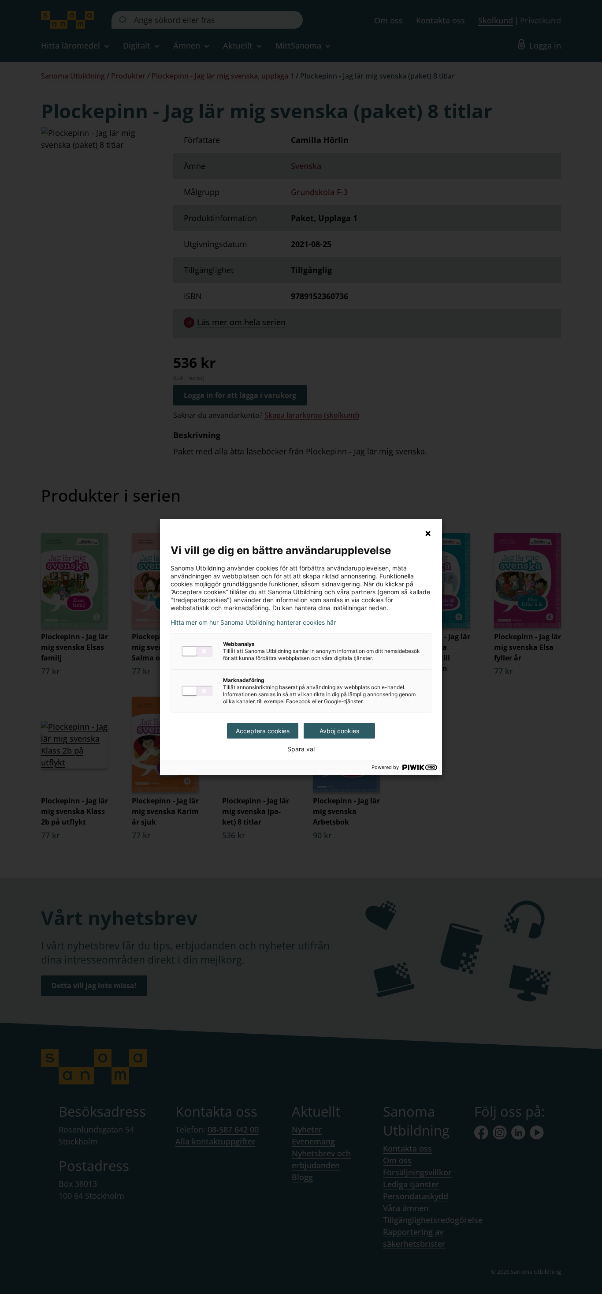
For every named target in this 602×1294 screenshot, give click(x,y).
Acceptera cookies (263, 731)
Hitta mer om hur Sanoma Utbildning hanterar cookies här (253, 622)
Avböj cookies (339, 731)
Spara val (301, 749)
